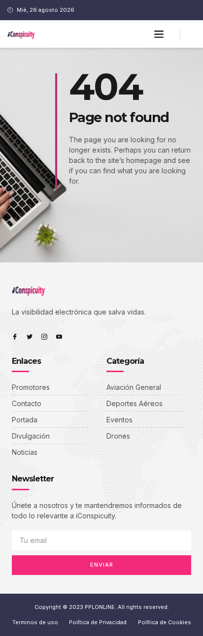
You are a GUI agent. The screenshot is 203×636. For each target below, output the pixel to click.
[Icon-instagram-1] (44, 337)
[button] (159, 34)
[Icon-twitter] (30, 337)
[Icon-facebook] (15, 337)
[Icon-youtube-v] (59, 337)
